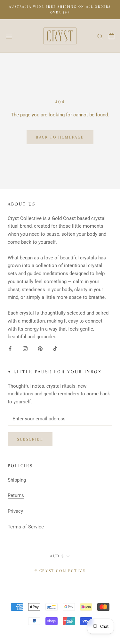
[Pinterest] (40, 348)
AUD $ (57, 556)
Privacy (15, 511)
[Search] (100, 36)
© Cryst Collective (60, 570)
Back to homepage (60, 137)
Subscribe (30, 439)
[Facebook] (10, 348)
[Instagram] (25, 348)
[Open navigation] (9, 35)
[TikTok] (55, 348)
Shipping (17, 480)
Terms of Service (26, 527)
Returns (16, 495)
